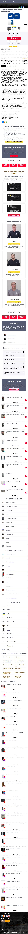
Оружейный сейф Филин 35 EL (12, 807)
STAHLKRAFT (25, 58)
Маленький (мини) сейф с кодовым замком (8, 665)
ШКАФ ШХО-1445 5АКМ (10, 766)
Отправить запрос (14, 389)
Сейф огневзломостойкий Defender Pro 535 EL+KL (14, 406)
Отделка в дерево (9, 355)
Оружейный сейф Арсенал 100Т (12, 832)
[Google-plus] (9, 916)
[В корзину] (26, 400)
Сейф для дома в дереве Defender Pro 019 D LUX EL (14, 849)
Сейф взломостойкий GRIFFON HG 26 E (13, 708)
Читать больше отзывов (14, 215)
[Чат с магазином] (19, 7)
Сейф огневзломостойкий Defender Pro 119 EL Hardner (15, 749)
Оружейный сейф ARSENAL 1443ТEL (13, 774)
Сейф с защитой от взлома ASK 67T (13, 791)
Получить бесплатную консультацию (14, 141)
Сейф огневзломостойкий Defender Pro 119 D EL (15, 432)
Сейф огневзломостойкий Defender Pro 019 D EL (15, 415)
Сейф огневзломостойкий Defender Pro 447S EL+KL (14, 465)
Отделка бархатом (9, 359)
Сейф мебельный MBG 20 (11, 716)
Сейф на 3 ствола (18, 668)
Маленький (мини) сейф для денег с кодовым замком (19, 665)
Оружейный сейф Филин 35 (11, 740)
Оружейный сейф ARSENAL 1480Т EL (13, 873)
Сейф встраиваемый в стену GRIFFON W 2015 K (15, 905)
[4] (15, 46)
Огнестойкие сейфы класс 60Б (8, 657)
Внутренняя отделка (9, 363)
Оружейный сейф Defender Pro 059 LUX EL (14, 783)
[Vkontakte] (2, 916)
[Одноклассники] (4, 122)
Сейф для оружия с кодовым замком (6, 677)
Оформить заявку (21, 165)
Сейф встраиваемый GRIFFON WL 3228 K (13, 684)
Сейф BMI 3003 (9, 473)
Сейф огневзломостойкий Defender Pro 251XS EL (15, 758)
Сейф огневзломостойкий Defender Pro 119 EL (15, 448)
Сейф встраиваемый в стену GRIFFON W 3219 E (15, 824)
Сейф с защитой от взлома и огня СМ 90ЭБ (14, 732)
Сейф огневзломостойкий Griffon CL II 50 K (14, 799)
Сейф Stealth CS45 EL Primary (11, 423)
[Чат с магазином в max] (23, 7)
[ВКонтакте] (3, 122)
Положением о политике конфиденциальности (18, 925)
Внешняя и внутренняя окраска (12, 352)
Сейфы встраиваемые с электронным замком (7, 661)
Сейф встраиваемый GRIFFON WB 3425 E (14, 700)
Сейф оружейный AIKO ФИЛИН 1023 (13, 881)
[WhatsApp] (6, 122)
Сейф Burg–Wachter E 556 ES (11, 440)
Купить (15, 38)
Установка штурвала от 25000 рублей (12, 373)
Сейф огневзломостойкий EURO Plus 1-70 (14, 456)
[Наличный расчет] (3, 921)
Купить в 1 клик (14, 41)
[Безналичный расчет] (7, 921)
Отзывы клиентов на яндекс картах (14, 172)
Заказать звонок (13, 165)
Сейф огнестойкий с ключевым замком (7, 673)
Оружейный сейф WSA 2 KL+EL (12, 889)
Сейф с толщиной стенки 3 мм (8, 669)
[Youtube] (7, 916)
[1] (10, 46)
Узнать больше (14, 156)
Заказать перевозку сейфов (14, 302)
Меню (4, 1)
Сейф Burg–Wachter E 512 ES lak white (13, 481)
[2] (12, 46)
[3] (13, 46)
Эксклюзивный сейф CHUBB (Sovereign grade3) (15, 897)
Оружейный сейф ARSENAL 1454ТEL (13, 857)
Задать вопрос (5, 165)
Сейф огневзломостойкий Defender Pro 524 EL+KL (14, 490)
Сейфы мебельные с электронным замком (19, 657)
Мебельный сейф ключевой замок (18, 677)
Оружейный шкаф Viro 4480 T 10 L (12, 865)
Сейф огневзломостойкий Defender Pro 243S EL (15, 397)
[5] (16, 46)
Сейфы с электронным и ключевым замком (19, 661)
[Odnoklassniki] (4, 916)
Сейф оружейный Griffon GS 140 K (12, 724)
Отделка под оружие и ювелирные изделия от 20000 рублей (13, 367)
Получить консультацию (14, 244)
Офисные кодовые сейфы (20, 672)
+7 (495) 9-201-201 (7, 6)
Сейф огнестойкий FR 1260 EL (11, 840)
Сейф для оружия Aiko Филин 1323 (12, 692)
